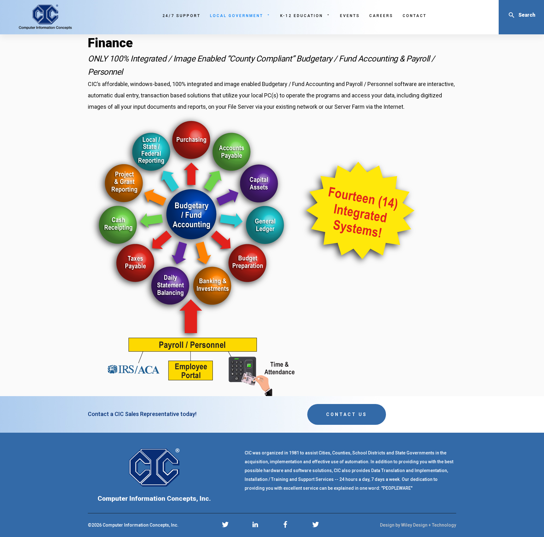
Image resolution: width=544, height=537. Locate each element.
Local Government (236, 16)
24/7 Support (181, 16)
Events (350, 16)
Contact (415, 16)
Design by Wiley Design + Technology (418, 525)
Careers (381, 16)
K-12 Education (301, 16)
